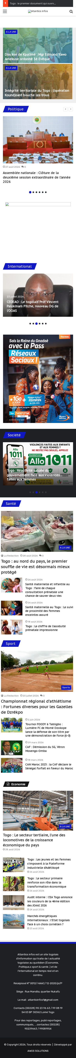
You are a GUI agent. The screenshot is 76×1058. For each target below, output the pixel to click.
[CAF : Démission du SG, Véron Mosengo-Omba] (11, 747)
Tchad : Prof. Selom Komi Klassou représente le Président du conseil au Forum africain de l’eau (36, 306)
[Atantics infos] (38, 11)
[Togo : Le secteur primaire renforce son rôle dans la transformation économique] (13, 883)
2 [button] (33, 192)
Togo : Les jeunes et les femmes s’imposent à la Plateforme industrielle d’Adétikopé (49, 863)
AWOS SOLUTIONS (38, 1050)
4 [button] (39, 192)
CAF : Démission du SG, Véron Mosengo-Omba (45, 749)
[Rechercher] (71, 12)
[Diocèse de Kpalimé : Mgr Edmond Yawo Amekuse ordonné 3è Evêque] (37, 45)
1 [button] (30, 192)
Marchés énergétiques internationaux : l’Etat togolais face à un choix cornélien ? (48, 920)
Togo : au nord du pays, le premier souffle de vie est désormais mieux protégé (35, 567)
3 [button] (36, 192)
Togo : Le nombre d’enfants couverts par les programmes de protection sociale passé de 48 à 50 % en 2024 (38, 475)
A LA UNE (11, 31)
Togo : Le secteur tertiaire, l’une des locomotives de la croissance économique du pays (34, 840)
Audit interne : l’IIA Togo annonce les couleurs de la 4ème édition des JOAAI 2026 (49, 901)
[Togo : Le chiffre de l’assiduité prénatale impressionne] (11, 627)
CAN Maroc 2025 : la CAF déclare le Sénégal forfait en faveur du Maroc (49, 766)
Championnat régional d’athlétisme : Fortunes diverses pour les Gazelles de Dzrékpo (36, 707)
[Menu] (5, 12)
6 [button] (46, 192)
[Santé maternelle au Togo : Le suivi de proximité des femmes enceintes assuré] (11, 608)
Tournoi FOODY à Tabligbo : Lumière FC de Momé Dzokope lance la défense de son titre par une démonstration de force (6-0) (47, 730)
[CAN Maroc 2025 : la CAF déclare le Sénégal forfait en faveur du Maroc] (11, 765)
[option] (38, 64)
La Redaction (11, 555)
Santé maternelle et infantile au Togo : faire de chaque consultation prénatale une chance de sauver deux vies (47, 590)
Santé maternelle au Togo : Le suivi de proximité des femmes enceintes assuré (49, 611)
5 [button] (42, 192)
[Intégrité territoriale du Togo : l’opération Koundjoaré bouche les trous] (37, 81)
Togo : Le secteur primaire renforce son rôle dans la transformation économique (46, 882)
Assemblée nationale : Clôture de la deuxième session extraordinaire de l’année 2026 (37, 177)
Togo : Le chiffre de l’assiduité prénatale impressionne (45, 628)
